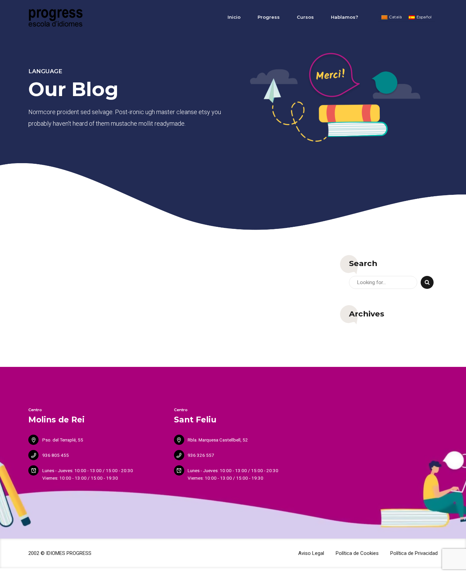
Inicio (234, 17)
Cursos (305, 17)
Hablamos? (344, 17)
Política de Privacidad (414, 553)
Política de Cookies (357, 553)
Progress (269, 17)
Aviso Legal (311, 553)
